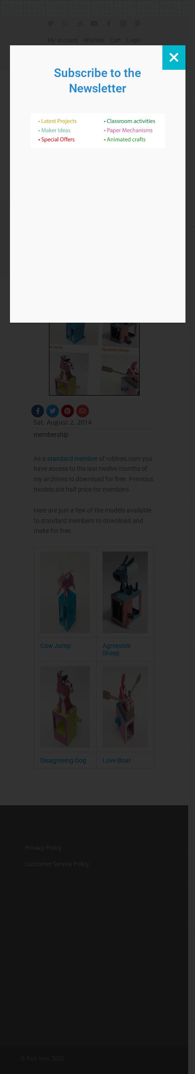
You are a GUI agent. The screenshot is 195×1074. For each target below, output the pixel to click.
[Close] (173, 57)
